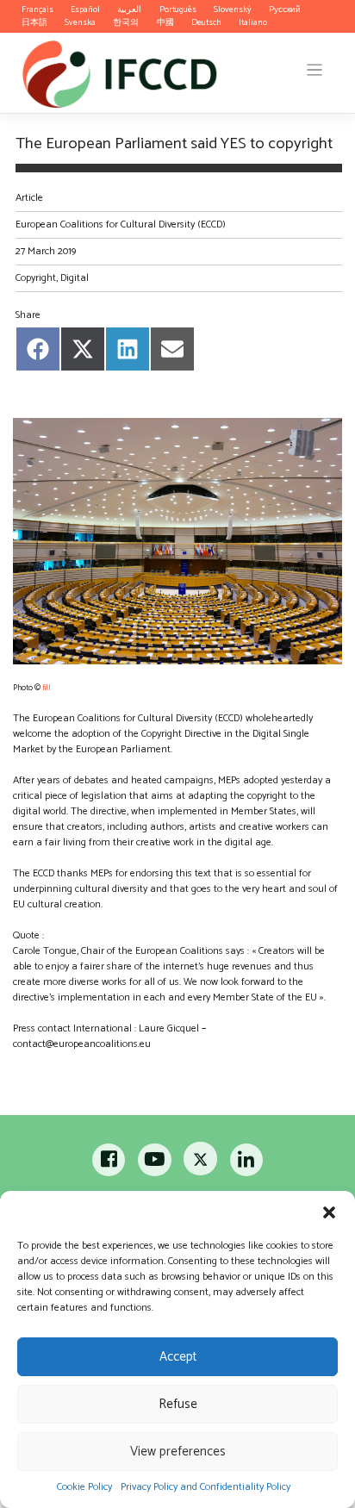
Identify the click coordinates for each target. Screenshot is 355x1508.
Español (85, 9)
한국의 (126, 22)
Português (177, 9)
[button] (329, 1212)
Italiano (253, 22)
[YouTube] (155, 1163)
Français (37, 9)
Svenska (80, 22)
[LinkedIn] (246, 1163)
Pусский (285, 9)
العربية (129, 9)
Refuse (178, 1404)
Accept (177, 1357)
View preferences (178, 1451)
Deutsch (206, 22)
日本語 (34, 22)
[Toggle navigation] (315, 70)
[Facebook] (110, 1163)
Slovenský (233, 9)
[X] (201, 1163)
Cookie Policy (84, 1487)
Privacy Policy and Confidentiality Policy (205, 1487)
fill (46, 688)
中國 (165, 22)
